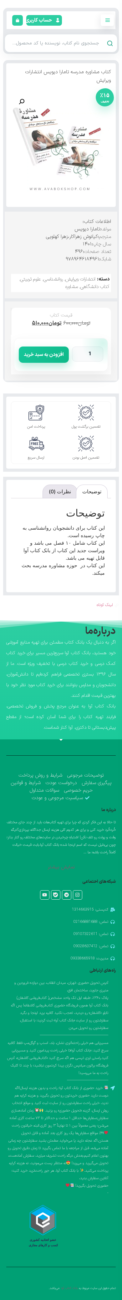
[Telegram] (66, 895)
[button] (39, 20)
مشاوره (71, 286)
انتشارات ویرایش (80, 279)
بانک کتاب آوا (69, 1288)
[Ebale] (55, 895)
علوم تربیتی (30, 279)
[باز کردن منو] (107, 20)
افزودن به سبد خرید (44, 354)
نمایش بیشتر (61, 867)
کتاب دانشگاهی (94, 286)
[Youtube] (44, 895)
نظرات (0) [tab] (60, 491)
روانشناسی (53, 279)
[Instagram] (77, 895)
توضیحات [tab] (91, 491)
